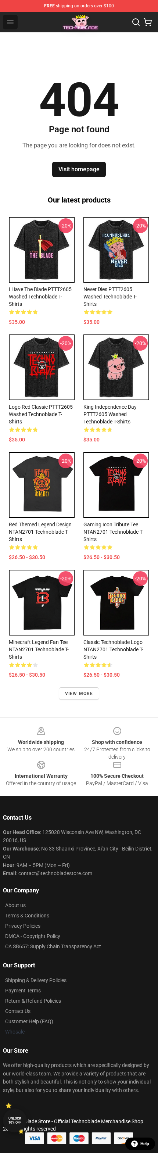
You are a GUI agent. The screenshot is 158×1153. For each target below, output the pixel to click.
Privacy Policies (22, 926)
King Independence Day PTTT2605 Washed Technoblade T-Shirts (110, 414)
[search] (136, 22)
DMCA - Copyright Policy (32, 936)
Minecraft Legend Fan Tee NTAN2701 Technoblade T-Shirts (39, 649)
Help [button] (144, 1143)
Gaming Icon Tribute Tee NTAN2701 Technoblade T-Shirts (113, 532)
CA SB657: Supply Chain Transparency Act (53, 946)
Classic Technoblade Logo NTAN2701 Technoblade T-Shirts (113, 649)
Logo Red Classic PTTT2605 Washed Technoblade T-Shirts (41, 414)
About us (15, 905)
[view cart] (147, 22)
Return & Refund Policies (33, 1001)
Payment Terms (23, 990)
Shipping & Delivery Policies (36, 980)
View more (79, 693)
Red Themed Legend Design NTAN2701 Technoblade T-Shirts (40, 532)
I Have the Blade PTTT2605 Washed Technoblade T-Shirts (40, 296)
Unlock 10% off (14, 1120)
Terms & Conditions (27, 916)
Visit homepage (79, 169)
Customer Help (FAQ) (29, 1021)
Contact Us (17, 1011)
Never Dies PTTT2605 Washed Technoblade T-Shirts (110, 296)
